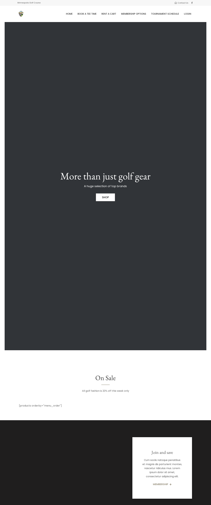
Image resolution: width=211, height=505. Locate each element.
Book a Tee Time (87, 13)
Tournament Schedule (165, 13)
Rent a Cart (108, 13)
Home (69, 13)
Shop (105, 197)
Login (187, 13)
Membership (161, 484)
